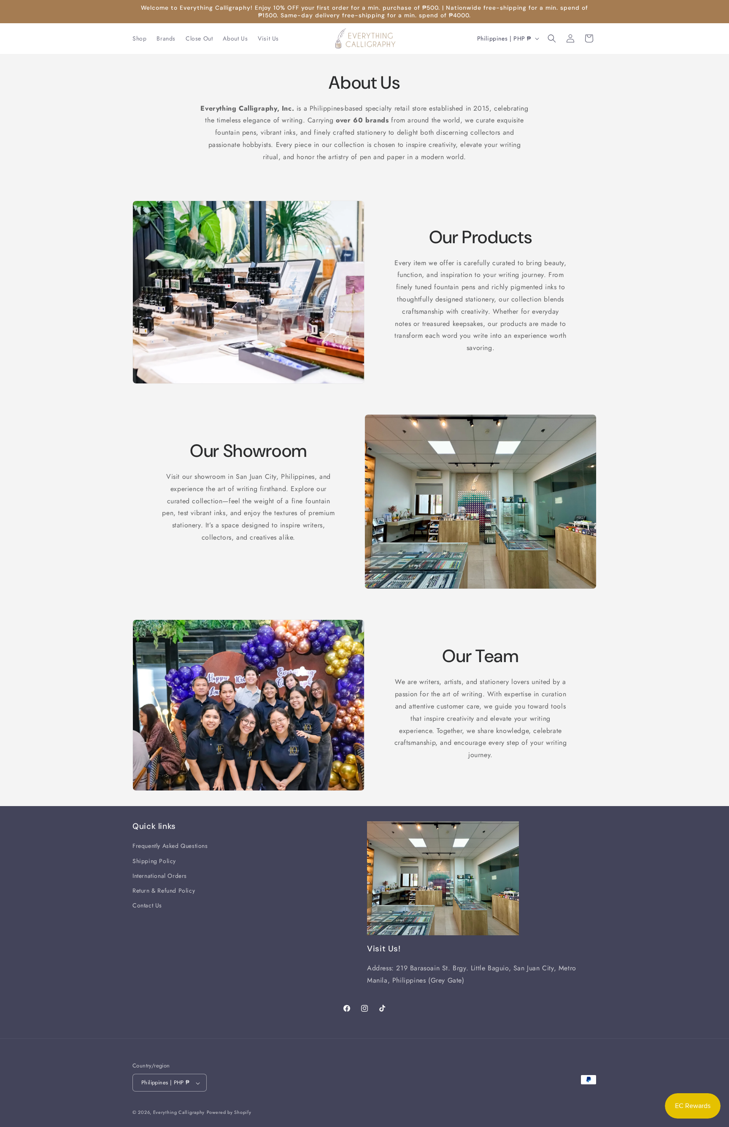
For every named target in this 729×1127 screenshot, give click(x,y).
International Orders (159, 876)
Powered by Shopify (229, 1112)
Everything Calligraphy (179, 1112)
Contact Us (147, 905)
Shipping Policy (154, 861)
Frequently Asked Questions (170, 846)
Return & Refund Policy (163, 890)
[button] (552, 38)
